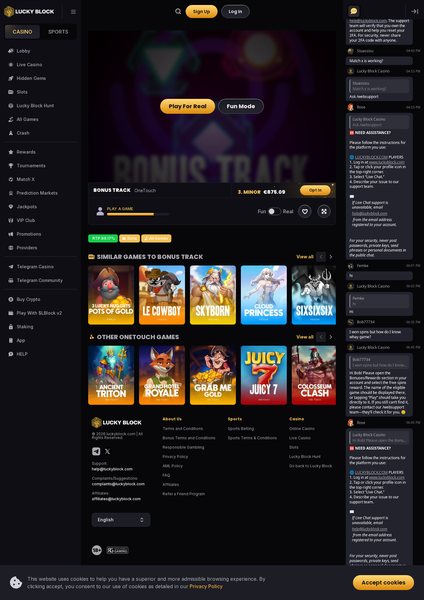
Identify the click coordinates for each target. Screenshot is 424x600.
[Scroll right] (331, 257)
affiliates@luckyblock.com (116, 498)
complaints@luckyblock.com (118, 484)
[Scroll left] (321, 257)
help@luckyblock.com (112, 469)
